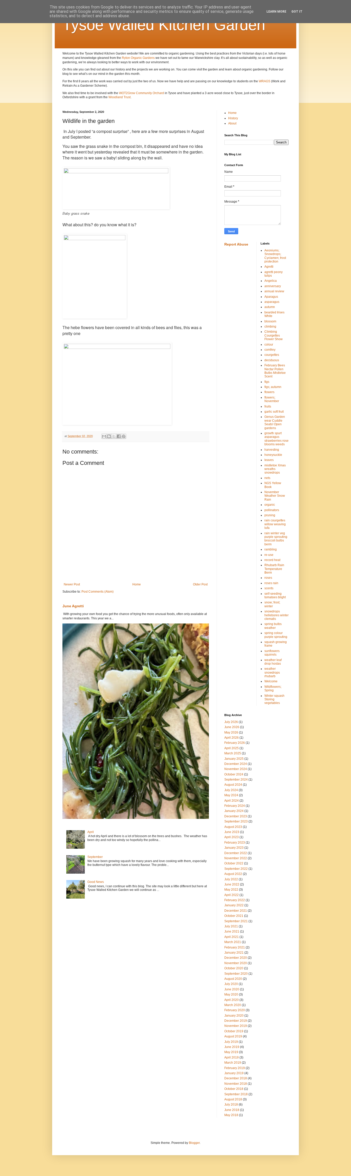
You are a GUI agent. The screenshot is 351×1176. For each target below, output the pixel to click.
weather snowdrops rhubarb (272, 672)
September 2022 (236, 869)
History (233, 118)
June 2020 (231, 989)
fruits (267, 406)
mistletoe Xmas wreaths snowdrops (275, 469)
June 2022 (231, 884)
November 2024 (235, 769)
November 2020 (235, 963)
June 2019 (231, 1047)
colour (268, 344)
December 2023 (235, 816)
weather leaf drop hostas (273, 661)
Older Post (200, 584)
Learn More (276, 11)
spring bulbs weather (273, 625)
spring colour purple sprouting (275, 634)
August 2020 (233, 979)
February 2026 (234, 743)
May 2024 (231, 795)
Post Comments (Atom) (97, 591)
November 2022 (235, 858)
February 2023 (234, 842)
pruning (269, 515)
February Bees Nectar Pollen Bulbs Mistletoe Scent (275, 371)
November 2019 (235, 1026)
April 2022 (231, 895)
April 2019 (231, 1057)
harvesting (271, 449)
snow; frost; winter (272, 604)
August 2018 (233, 1099)
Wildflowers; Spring (272, 688)
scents (268, 588)
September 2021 (236, 921)
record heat (272, 560)
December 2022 (235, 853)
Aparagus (271, 296)
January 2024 (234, 811)
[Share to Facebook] (118, 436)
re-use (268, 555)
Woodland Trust (119, 97)
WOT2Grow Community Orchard (141, 93)
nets (267, 478)
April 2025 (231, 748)
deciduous (271, 360)
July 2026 (231, 722)
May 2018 (231, 1115)
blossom (270, 321)
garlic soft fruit (274, 411)
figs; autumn (272, 387)
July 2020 (231, 984)
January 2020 (234, 1015)
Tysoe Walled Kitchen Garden (163, 24)
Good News (95, 882)
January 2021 (234, 952)
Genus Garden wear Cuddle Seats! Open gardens (274, 422)
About (232, 123)
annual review (274, 291)
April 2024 (231, 800)
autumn (269, 307)
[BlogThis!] (109, 436)
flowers (269, 392)
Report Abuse (236, 244)
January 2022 (234, 905)
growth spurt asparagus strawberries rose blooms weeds (276, 438)
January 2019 (234, 1073)
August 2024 (233, 784)
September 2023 (236, 821)
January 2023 (234, 847)
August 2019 (233, 1036)
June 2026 (231, 727)
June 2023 (231, 832)
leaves (269, 460)
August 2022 (233, 874)
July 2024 (231, 790)
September (95, 857)
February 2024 (234, 806)
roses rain (271, 583)
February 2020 (234, 1010)
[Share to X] (113, 436)
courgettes (271, 355)
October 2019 (233, 1031)
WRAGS (264, 81)
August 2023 (233, 827)
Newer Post (72, 584)
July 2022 (231, 879)
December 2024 (235, 764)
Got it (296, 11)
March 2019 (232, 1062)
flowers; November (271, 399)
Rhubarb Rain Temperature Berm (274, 568)
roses (268, 578)
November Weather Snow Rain (274, 495)
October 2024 (233, 774)
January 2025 (234, 759)
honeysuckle (273, 455)
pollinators (271, 510)
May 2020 (231, 994)
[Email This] (104, 436)
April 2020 (231, 1000)
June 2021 (231, 931)
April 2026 (231, 737)
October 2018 (233, 1089)
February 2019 (234, 1068)
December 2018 (235, 1078)
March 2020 (232, 1005)
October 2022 (233, 863)
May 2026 (231, 732)
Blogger (194, 1143)
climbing (270, 326)
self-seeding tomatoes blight (275, 595)
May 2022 (231, 889)
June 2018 (231, 1110)
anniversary (272, 286)
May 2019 (231, 1052)
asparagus (271, 302)
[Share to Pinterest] (123, 436)
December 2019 (235, 1021)
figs (266, 382)
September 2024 (236, 779)
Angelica (270, 281)
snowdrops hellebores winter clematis (276, 615)
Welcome (271, 681)
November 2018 (235, 1083)
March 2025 (232, 753)
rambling (270, 549)
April (90, 832)
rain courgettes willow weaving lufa (275, 524)
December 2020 (235, 958)
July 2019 (231, 1042)
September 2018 (236, 1094)
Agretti (268, 266)
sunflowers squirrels (272, 652)
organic (269, 504)
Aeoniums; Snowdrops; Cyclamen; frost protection (275, 256)
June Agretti (73, 606)
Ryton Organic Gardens (138, 58)
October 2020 (233, 968)
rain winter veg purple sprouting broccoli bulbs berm (275, 538)
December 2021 (235, 910)
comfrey (269, 349)
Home (136, 584)
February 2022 (234, 900)
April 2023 (231, 837)
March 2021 (232, 942)
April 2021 (231, 937)
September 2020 (236, 973)
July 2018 (231, 1104)
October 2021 (233, 916)
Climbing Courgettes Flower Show (273, 335)
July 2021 (231, 926)
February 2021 (234, 947)
